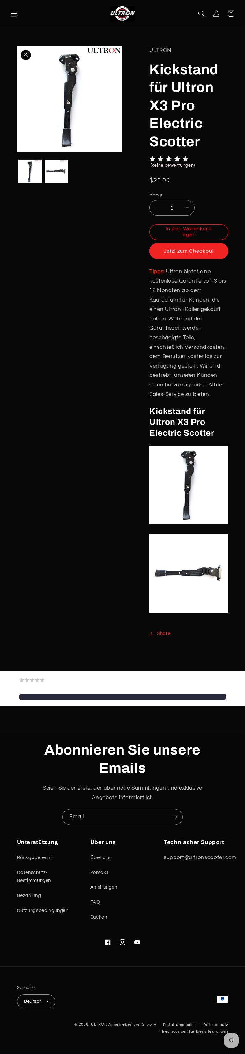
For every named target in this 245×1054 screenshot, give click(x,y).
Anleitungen (103, 887)
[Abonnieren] (175, 817)
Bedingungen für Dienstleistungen (195, 1031)
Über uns (100, 857)
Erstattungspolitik (180, 1025)
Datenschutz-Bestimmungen (34, 876)
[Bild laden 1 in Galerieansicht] (30, 171)
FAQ (95, 902)
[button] (14, 13)
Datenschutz (215, 1025)
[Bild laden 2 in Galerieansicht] (56, 171)
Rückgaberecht (34, 857)
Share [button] (163, 633)
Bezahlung (29, 895)
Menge (156, 195)
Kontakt (99, 872)
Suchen (98, 917)
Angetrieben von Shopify (132, 1024)
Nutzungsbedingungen (43, 910)
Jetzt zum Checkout (189, 251)
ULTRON (99, 1024)
